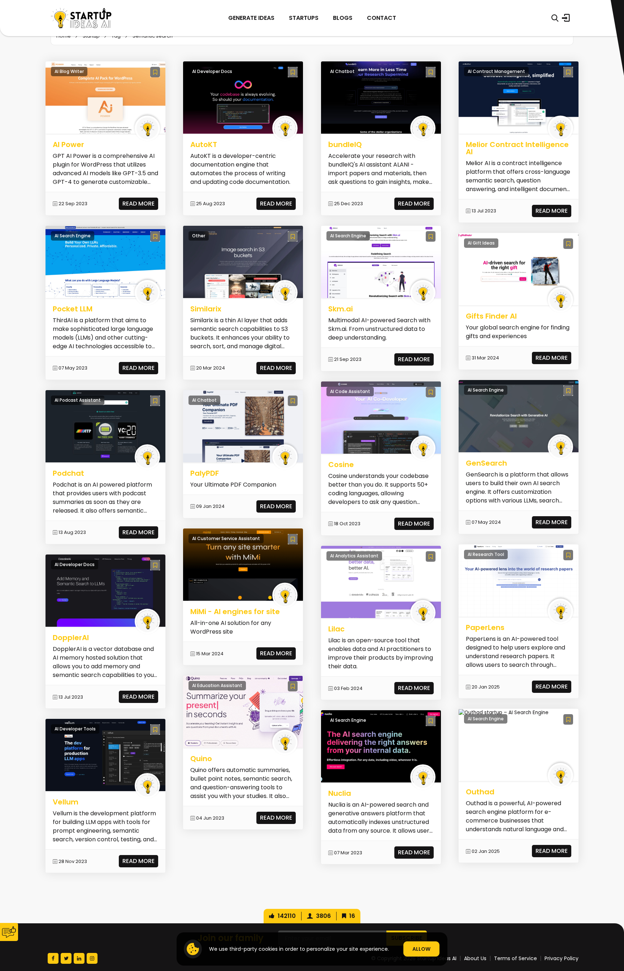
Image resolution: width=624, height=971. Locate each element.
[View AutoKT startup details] (243, 97)
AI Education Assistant (217, 685)
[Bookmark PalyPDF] (293, 401)
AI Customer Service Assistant (226, 538)
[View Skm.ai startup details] (381, 261)
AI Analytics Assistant (354, 556)
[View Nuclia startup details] (381, 746)
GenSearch (486, 463)
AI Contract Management (496, 71)
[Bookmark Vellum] (155, 729)
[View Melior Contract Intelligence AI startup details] (518, 97)
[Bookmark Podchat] (155, 401)
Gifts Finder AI (491, 316)
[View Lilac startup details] (381, 581)
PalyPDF (204, 473)
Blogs (342, 18)
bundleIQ (345, 144)
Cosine (341, 464)
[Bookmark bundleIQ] (431, 72)
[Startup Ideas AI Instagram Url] (92, 958)
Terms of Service (515, 958)
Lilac (336, 629)
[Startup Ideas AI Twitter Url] (66, 958)
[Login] (566, 18)
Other (198, 236)
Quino (201, 759)
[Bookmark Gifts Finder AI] (568, 243)
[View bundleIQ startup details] (381, 97)
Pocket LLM (72, 309)
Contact (381, 18)
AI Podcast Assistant (78, 400)
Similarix (205, 309)
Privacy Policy (561, 958)
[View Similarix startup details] (243, 261)
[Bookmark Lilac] (431, 556)
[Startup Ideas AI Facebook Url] (53, 958)
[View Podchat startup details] (105, 426)
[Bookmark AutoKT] (293, 72)
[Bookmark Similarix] (293, 236)
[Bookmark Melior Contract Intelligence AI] (568, 72)
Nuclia (339, 793)
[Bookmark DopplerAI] (155, 565)
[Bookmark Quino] (293, 686)
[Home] (81, 18)
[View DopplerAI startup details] (105, 590)
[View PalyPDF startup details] (243, 426)
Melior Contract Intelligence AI (517, 148)
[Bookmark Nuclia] (431, 721)
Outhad (480, 792)
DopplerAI (71, 638)
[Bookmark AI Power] (155, 72)
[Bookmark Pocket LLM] (155, 236)
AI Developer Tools (75, 729)
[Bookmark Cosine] (431, 392)
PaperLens (485, 627)
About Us (475, 958)
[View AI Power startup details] (105, 97)
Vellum (65, 802)
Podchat (68, 473)
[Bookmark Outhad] (568, 719)
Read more (138, 203)
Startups (303, 18)
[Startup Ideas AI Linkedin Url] (79, 958)
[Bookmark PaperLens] (568, 555)
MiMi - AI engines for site (235, 612)
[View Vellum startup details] (105, 754)
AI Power (68, 144)
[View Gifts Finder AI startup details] (518, 269)
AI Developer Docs (75, 564)
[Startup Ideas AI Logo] (610, 930)
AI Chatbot (204, 400)
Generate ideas (251, 18)
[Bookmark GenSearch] (568, 390)
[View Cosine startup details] (381, 417)
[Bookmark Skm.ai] (431, 236)
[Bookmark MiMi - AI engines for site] (293, 539)
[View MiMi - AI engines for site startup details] (243, 564)
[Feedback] (9, 932)
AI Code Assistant (350, 391)
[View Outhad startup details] (504, 712)
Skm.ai (340, 309)
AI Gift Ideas (481, 243)
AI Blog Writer (69, 71)
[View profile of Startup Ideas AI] (147, 128)
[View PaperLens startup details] (518, 580)
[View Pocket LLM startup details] (105, 261)
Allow (421, 949)
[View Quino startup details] (243, 711)
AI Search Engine (73, 236)
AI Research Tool (486, 554)
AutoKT (203, 144)
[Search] (554, 18)
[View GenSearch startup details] (518, 416)
